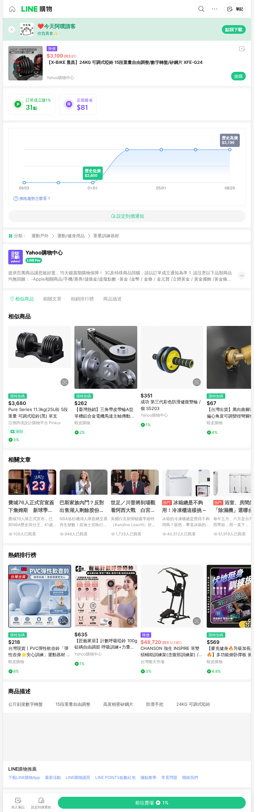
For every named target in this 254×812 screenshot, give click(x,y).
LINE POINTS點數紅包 (115, 777)
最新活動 (53, 777)
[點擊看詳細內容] (39, 357)
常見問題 (169, 777)
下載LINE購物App (24, 777)
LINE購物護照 (78, 777)
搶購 (238, 76)
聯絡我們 (190, 777)
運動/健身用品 (71, 235)
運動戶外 (40, 235)
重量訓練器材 (106, 235)
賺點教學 (148, 777)
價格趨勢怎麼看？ (35, 198)
